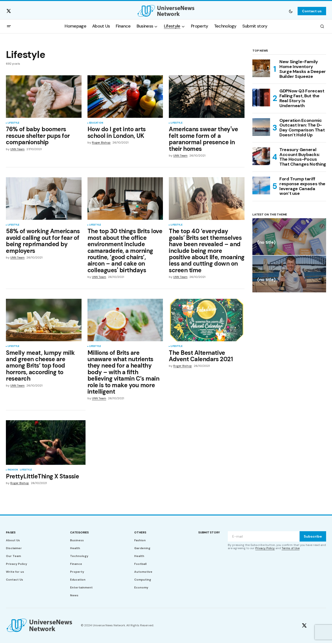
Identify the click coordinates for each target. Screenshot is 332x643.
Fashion (13, 470)
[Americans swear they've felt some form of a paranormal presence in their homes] (207, 96)
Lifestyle (13, 123)
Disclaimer (14, 548)
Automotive (143, 572)
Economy (141, 587)
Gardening (142, 548)
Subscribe (313, 536)
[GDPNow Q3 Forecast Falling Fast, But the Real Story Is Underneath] (261, 97)
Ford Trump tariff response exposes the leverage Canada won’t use (302, 186)
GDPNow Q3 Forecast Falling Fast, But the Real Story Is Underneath (301, 98)
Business (77, 540)
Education (96, 123)
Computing (142, 580)
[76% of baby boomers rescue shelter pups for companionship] (44, 96)
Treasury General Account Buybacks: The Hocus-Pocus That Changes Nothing (302, 157)
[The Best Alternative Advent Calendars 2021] (207, 320)
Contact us (312, 11)
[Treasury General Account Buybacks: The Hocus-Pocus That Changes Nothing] (261, 156)
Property (77, 572)
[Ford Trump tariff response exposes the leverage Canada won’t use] (261, 185)
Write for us (15, 572)
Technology (79, 556)
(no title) (266, 242)
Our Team (13, 556)
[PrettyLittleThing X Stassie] (46, 442)
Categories (79, 532)
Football (140, 564)
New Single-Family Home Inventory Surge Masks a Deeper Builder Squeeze (302, 69)
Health (75, 548)
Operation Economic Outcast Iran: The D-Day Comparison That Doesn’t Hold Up (302, 128)
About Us (13, 540)
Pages (10, 532)
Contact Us (14, 580)
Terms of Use (291, 548)
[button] (291, 11)
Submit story (209, 532)
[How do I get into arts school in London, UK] (125, 96)
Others (140, 532)
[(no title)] (289, 236)
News (74, 595)
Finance (76, 564)
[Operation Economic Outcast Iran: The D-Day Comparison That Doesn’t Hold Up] (261, 127)
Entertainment (81, 587)
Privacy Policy (16, 564)
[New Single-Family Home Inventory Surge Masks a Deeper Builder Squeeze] (261, 68)
